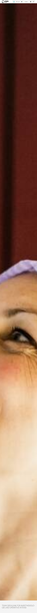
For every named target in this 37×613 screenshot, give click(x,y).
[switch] (22, 1)
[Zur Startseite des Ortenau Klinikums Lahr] (5, 1)
